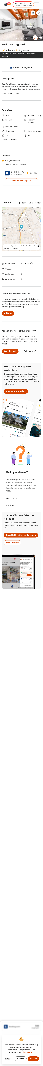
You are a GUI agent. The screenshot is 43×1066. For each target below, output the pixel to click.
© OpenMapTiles (26, 246)
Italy (24, 203)
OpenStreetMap (12, 248)
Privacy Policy (27, 1052)
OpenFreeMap (16, 246)
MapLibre (7, 246)
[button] (23, 4)
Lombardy (31, 203)
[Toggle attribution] (38, 245)
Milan (39, 203)
